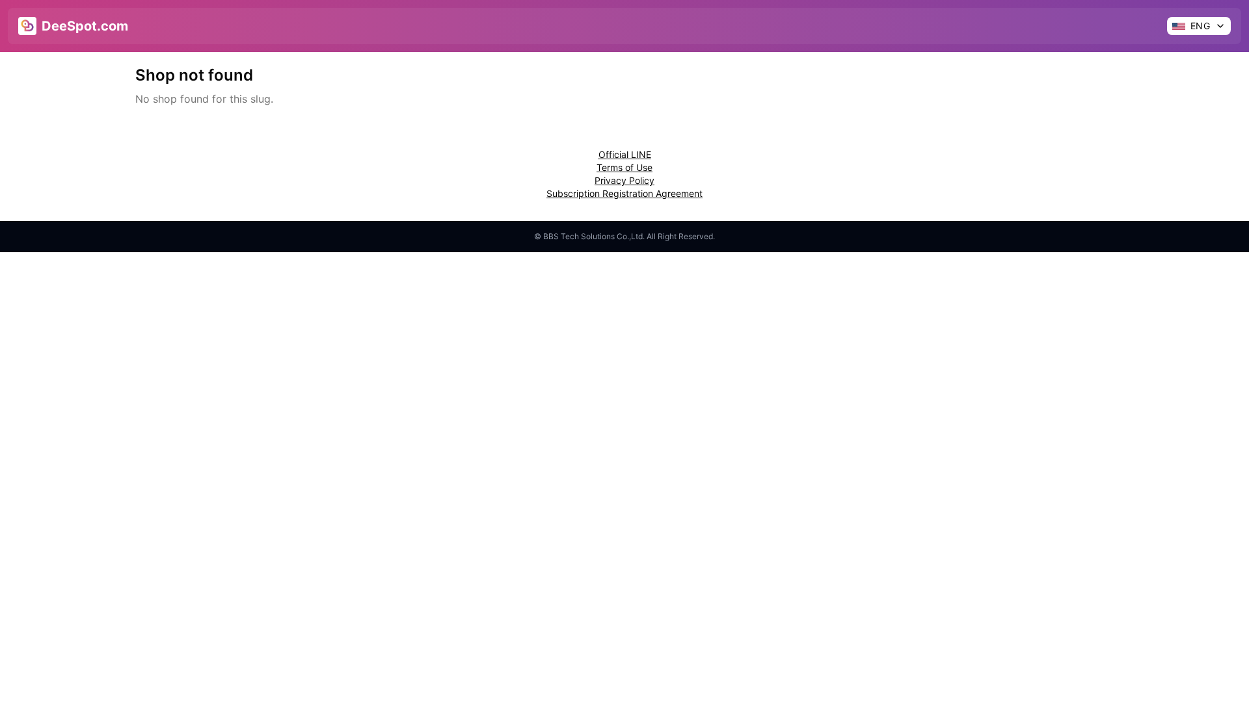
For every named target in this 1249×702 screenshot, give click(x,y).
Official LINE (624, 154)
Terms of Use (624, 167)
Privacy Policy (624, 180)
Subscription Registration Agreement (624, 193)
